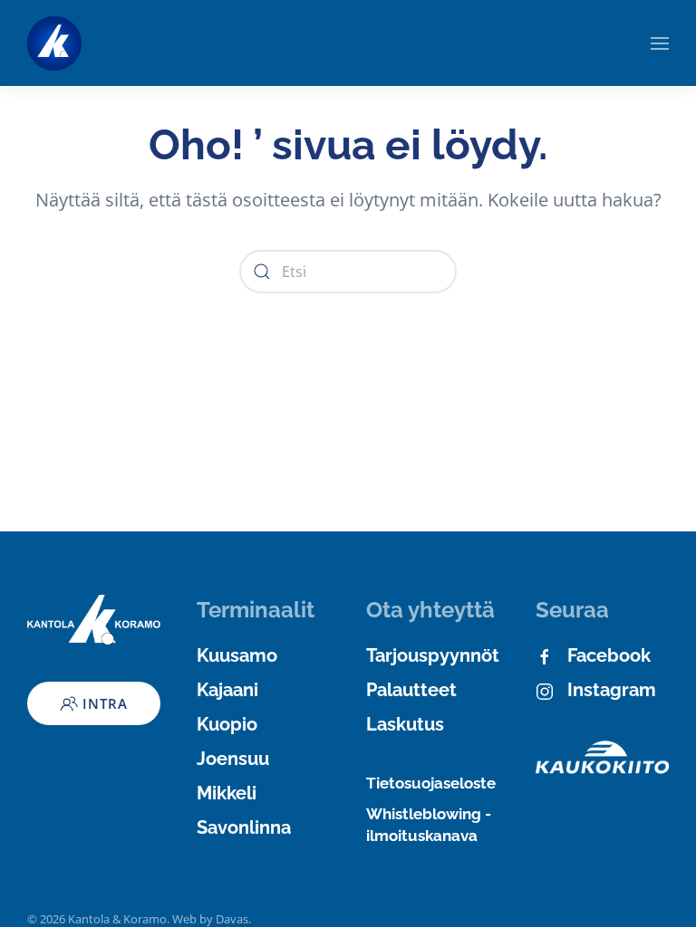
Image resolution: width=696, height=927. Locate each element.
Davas (232, 919)
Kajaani (227, 690)
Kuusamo (237, 655)
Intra (105, 703)
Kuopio (227, 724)
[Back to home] (54, 43)
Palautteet (411, 690)
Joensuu (233, 758)
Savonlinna (244, 827)
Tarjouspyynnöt (432, 655)
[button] (660, 43)
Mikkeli (226, 793)
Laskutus (405, 724)
